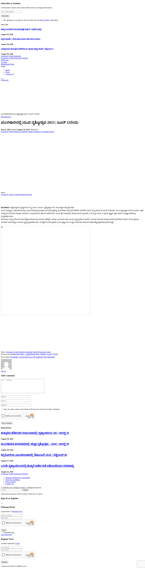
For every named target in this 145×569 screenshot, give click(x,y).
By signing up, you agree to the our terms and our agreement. (30, 20)
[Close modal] (2, 503)
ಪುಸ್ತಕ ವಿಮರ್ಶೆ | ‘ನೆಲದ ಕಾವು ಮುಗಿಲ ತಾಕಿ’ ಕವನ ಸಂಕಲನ (20, 39)
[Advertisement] (69, 97)
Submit (25, 490)
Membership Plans (7, 64)
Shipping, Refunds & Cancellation (17, 478)
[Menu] (2, 78)
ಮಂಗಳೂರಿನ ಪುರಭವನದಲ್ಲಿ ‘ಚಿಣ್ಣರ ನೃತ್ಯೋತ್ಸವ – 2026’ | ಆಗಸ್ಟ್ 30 (35, 443)
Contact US (9, 74)
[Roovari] (4, 60)
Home (7, 70)
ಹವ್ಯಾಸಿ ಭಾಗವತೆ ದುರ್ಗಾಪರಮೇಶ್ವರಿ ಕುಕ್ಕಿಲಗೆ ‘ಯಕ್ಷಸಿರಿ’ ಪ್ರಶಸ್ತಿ (21, 29)
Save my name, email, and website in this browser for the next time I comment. (32, 409)
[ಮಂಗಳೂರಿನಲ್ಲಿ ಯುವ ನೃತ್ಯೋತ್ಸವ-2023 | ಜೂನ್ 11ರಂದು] (45, 190)
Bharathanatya (6, 117)
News (7, 72)
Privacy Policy (45, 20)
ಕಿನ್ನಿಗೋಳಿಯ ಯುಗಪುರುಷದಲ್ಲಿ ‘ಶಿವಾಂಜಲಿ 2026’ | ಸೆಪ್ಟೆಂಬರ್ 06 (34, 454)
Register (4, 562)
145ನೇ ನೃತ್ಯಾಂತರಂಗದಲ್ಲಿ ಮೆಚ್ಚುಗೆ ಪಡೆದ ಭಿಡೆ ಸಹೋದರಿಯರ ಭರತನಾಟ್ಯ (37, 465)
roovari (3, 371)
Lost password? (6, 535)
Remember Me (9, 533)
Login (17, 543)
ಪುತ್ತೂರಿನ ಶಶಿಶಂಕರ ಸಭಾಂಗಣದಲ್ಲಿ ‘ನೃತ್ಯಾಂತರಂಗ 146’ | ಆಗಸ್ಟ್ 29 (35, 432)
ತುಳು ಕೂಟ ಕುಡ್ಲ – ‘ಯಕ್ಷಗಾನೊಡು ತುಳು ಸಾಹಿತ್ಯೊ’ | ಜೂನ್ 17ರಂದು (35, 354)
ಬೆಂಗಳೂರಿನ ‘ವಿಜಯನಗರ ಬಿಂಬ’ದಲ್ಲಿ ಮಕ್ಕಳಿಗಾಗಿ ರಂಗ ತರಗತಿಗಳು (32, 357)
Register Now (17, 511)
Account (4, 62)
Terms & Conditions (12, 480)
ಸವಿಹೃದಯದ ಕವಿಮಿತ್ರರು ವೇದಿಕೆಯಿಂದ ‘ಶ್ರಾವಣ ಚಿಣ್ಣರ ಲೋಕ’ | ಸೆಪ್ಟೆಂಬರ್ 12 (27, 49)
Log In (4, 530)
